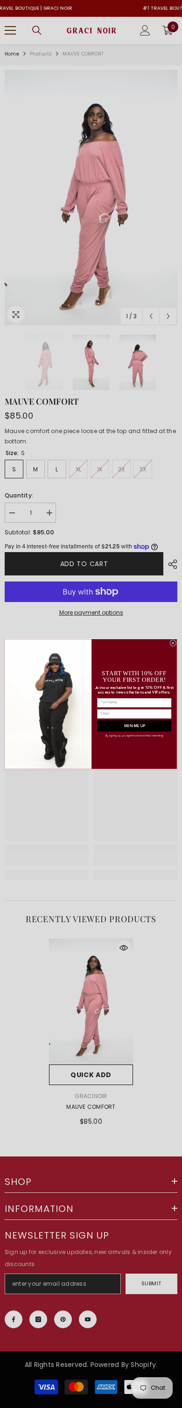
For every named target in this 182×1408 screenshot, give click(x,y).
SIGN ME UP (134, 726)
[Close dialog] (173, 643)
